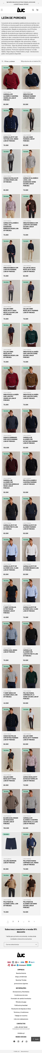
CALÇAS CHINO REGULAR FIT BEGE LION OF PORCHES (9, 778)
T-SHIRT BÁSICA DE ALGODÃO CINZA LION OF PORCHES (10, 695)
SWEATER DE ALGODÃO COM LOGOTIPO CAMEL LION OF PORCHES (30, 396)
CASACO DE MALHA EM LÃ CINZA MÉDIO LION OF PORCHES (10, 180)
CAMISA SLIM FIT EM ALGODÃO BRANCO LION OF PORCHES (31, 568)
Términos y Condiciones (21, 1012)
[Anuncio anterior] (3, 3)
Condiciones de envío (21, 995)
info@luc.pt (21, 1033)
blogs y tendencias (21, 976)
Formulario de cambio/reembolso (21, 998)
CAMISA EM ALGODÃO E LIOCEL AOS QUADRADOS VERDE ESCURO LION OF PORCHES (30, 181)
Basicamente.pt (24, 1051)
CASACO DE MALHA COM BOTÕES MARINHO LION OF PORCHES (10, 737)
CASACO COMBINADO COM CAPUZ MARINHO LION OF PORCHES (10, 439)
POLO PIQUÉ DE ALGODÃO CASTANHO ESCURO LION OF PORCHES (30, 904)
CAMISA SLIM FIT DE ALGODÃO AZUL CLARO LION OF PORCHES (30, 609)
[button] (33, 10)
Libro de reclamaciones (21, 1019)
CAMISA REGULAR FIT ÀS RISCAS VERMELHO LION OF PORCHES (30, 778)
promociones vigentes (21, 983)
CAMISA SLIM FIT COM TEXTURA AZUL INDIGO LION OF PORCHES (10, 139)
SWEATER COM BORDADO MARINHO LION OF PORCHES (29, 96)
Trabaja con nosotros (21, 1015)
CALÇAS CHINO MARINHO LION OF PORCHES (29, 139)
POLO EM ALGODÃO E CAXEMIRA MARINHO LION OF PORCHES (30, 482)
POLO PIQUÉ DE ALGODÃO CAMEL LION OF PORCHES (10, 903)
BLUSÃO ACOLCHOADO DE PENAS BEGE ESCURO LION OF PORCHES (10, 820)
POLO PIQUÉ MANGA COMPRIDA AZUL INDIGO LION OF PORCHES (30, 862)
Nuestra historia (21, 973)
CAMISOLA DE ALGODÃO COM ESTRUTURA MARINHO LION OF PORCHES (30, 440)
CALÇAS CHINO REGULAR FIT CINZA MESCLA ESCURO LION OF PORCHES (10, 311)
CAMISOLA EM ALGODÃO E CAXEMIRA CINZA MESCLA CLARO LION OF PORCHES (30, 820)
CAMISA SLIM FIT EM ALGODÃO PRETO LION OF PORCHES (10, 527)
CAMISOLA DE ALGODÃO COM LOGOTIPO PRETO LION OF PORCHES (30, 653)
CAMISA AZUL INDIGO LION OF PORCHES (10, 651)
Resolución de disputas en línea (21, 1009)
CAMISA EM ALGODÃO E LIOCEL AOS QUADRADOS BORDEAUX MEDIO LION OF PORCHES (11, 226)
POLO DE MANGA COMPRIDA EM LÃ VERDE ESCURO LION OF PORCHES (30, 696)
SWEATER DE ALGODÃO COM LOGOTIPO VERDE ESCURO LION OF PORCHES (30, 354)
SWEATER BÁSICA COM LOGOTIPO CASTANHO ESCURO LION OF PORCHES (30, 225)
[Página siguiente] (34, 921)
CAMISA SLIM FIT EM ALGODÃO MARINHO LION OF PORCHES (29, 527)
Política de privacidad (21, 1005)
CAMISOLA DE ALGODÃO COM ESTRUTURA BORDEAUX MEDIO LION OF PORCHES (11, 484)
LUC (19, 1051)
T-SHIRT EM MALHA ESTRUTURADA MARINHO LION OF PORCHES (9, 610)
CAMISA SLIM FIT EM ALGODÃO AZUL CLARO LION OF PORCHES (10, 568)
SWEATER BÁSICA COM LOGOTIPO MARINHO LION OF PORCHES (10, 269)
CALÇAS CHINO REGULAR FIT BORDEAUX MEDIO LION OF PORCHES (10, 354)
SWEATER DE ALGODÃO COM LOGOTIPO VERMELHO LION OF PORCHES (11, 397)
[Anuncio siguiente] (38, 3)
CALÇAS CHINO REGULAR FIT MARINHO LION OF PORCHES (30, 310)
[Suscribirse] (36, 944)
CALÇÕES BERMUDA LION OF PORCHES (9, 862)
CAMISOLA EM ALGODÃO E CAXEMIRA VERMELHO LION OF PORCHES (10, 97)
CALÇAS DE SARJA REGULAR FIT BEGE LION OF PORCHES (29, 269)
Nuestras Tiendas (21, 980)
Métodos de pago (21, 1002)
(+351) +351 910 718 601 (21, 1027)
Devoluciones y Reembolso (21, 992)
